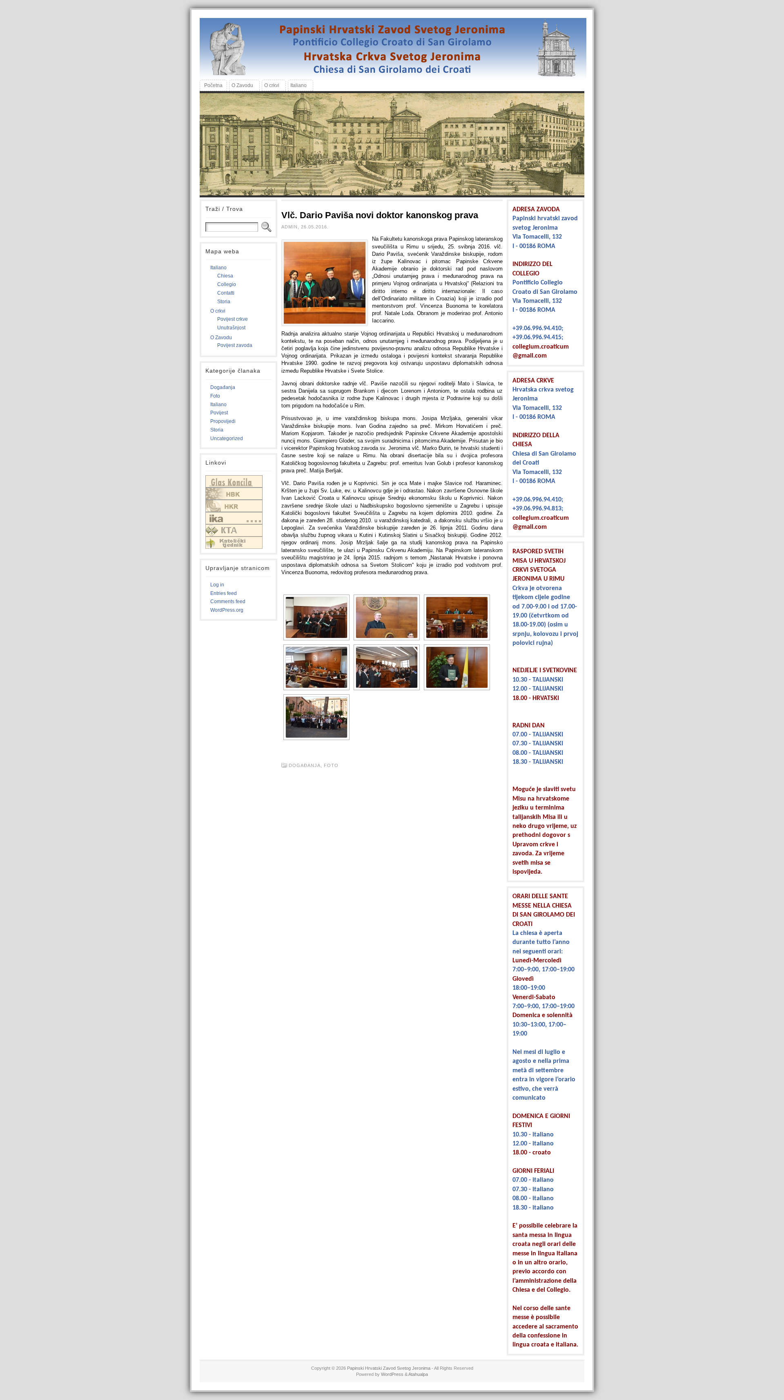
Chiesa (225, 276)
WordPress (392, 1374)
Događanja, (306, 765)
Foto (215, 396)
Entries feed (223, 593)
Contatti (225, 293)
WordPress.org (226, 610)
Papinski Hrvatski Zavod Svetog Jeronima (388, 1368)
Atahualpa (418, 1374)
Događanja (222, 387)
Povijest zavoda (234, 345)
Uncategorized (226, 438)
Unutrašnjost (231, 328)
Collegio (226, 284)
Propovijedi (223, 421)
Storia (223, 301)
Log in (217, 585)
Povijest (219, 413)
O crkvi (217, 311)
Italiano (218, 268)
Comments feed (227, 601)
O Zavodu (221, 337)
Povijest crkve (232, 319)
